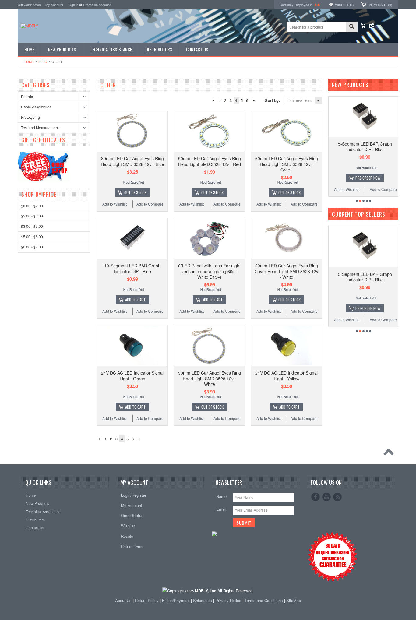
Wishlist (128, 526)
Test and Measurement (40, 127)
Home (29, 61)
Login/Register (133, 495)
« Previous (213, 100)
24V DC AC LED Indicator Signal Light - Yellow (286, 375)
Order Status (132, 515)
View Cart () (380, 4)
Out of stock (135, 192)
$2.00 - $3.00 (32, 215)
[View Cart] (363, 26)
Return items (132, 546)
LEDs (42, 61)
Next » (253, 100)
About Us (123, 600)
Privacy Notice (228, 600)
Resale (127, 536)
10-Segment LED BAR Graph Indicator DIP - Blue (132, 268)
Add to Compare (150, 203)
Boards (27, 96)
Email (221, 509)
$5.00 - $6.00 (32, 236)
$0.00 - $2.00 (32, 205)
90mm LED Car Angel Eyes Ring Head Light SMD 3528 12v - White (209, 378)
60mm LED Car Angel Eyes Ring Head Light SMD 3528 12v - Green (286, 163)
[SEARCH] (351, 27)
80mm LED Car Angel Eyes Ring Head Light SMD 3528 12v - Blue (132, 161)
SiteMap (293, 600)
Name (221, 496)
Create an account (97, 4)
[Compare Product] (371, 26)
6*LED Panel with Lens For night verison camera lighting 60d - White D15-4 (209, 271)
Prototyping (30, 117)
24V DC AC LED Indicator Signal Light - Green (132, 375)
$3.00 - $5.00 (32, 226)
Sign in (73, 4)
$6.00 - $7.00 (32, 246)
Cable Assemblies (36, 106)
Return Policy (147, 600)
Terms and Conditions (264, 600)
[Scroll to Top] (390, 453)
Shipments (202, 600)
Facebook (315, 497)
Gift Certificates (29, 4)
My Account (54, 4)
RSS (337, 497)
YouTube (326, 497)
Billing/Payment (176, 600)
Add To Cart (135, 300)
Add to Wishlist (114, 203)
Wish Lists (344, 4)
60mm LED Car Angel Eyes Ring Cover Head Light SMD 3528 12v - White (286, 271)
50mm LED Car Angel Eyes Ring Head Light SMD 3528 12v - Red (209, 161)
